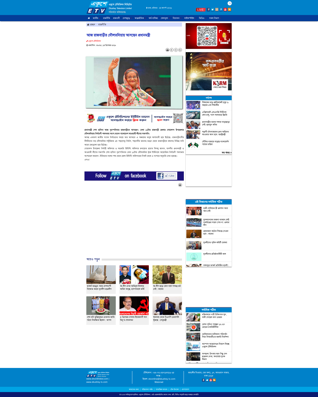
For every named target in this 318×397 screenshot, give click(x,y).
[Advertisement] (134, 226)
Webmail (159, 382)
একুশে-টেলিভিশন (144, 394)
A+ (180, 50)
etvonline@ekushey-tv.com (161, 378)
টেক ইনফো (174, 389)
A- (172, 50)
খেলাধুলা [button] (165, 18)
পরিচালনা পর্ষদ (147, 389)
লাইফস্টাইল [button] (189, 18)
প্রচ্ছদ (92, 24)
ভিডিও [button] (202, 18)
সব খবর (226, 152)
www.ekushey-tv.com (96, 381)
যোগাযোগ (185, 389)
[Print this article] (167, 50)
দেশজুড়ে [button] (126, 18)
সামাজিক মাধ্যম (161, 389)
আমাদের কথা (134, 389)
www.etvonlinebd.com (97, 378)
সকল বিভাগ (214, 18)
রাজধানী (116, 18)
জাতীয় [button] (96, 18)
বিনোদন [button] (176, 18)
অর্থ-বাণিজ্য (153, 18)
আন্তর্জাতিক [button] (139, 18)
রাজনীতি (106, 18)
